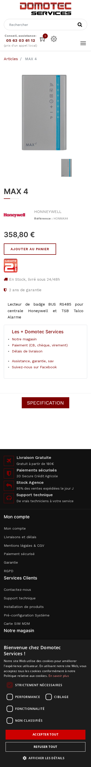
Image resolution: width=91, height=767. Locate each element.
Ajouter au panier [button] (30, 249)
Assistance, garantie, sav (33, 361)
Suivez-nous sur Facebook (34, 367)
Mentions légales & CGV (24, 545)
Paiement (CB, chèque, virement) (40, 345)
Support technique (20, 598)
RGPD (8, 571)
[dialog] (45, 703)
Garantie (11, 562)
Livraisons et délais (20, 537)
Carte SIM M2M (17, 624)
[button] (45, 758)
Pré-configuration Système (27, 615)
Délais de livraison (27, 351)
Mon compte (15, 528)
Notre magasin (24, 339)
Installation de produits (24, 607)
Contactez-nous (17, 590)
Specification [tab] (45, 403)
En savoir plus (59, 676)
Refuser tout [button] (45, 747)
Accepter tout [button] (45, 734)
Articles (11, 59)
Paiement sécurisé (19, 554)
